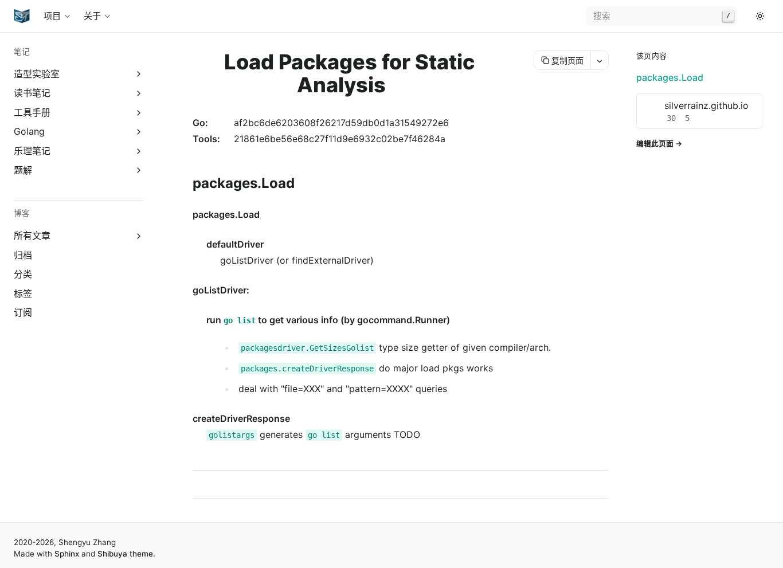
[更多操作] (599, 60)
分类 (23, 274)
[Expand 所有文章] (139, 235)
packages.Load (669, 77)
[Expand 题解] (139, 170)
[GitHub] (746, 16)
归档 (23, 255)
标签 (23, 293)
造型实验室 (37, 74)
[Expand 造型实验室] (139, 74)
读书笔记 (32, 93)
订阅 (23, 312)
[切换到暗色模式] (760, 16)
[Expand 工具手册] (139, 112)
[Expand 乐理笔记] (139, 151)
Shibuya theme (125, 553)
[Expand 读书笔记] (139, 93)
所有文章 (32, 235)
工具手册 (32, 112)
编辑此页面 (655, 143)
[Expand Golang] (139, 132)
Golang (29, 131)
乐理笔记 (32, 150)
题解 (23, 170)
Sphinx (66, 553)
